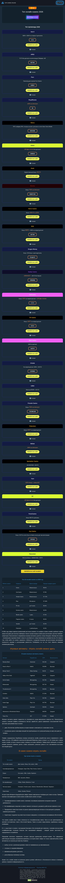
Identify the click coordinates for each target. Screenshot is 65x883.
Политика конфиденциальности (26, 867)
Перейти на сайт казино (32, 571)
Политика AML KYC (42, 867)
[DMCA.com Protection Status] (32, 880)
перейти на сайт (32, 45)
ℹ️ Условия (33, 49)
